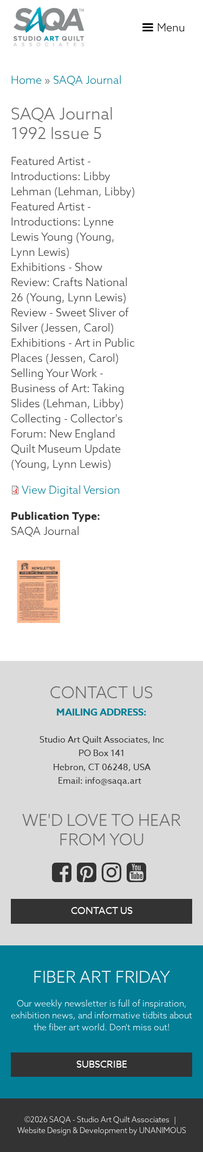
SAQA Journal (87, 80)
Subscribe (101, 1064)
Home (26, 80)
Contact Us (102, 911)
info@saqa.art (113, 780)
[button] (38, 619)
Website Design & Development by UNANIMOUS (101, 1130)
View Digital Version (71, 489)
